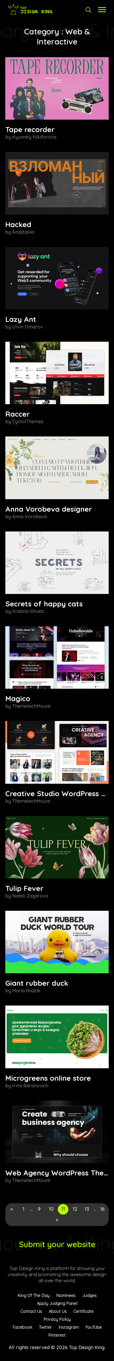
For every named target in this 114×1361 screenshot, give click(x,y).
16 (102, 1209)
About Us (58, 1311)
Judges (89, 1295)
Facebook (22, 1327)
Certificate (83, 1311)
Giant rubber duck (36, 983)
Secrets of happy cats (44, 603)
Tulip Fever (24, 888)
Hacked (18, 224)
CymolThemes (27, 421)
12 (75, 1209)
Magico (17, 698)
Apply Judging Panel (57, 1303)
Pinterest (57, 1335)
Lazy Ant (20, 319)
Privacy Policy (57, 1319)
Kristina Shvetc (28, 611)
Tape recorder (30, 129)
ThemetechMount (31, 706)
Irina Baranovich (30, 1086)
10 (51, 1209)
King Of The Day (33, 1295)
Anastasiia (23, 232)
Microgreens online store (48, 1078)
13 (87, 1209)
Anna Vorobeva (29, 516)
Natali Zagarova (30, 896)
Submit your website (57, 1244)
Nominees (66, 1295)
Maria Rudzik (26, 991)
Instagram (69, 1327)
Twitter (45, 1327)
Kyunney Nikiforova (34, 137)
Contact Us (31, 1311)
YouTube (93, 1327)
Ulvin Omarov (27, 327)
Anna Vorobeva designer (48, 508)
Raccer (17, 413)
